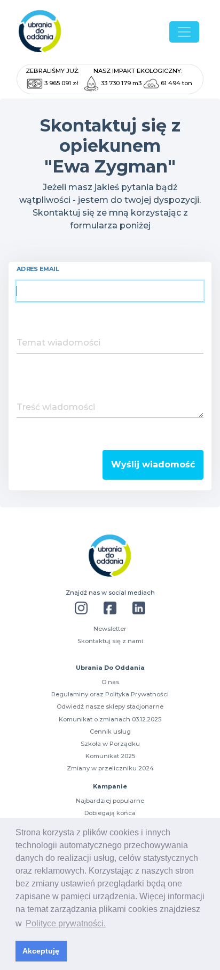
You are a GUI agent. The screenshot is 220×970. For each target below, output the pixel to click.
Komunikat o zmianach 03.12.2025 (110, 719)
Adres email (38, 269)
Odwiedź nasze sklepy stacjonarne (110, 706)
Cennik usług (110, 731)
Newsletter (110, 628)
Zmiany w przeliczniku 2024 (110, 768)
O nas (110, 682)
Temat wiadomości (58, 343)
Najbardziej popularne (110, 800)
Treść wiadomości (56, 407)
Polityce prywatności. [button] (66, 923)
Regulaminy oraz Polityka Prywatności (110, 694)
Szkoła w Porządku (110, 743)
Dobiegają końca (110, 813)
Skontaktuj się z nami (110, 641)
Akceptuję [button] (40, 951)
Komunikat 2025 (110, 756)
